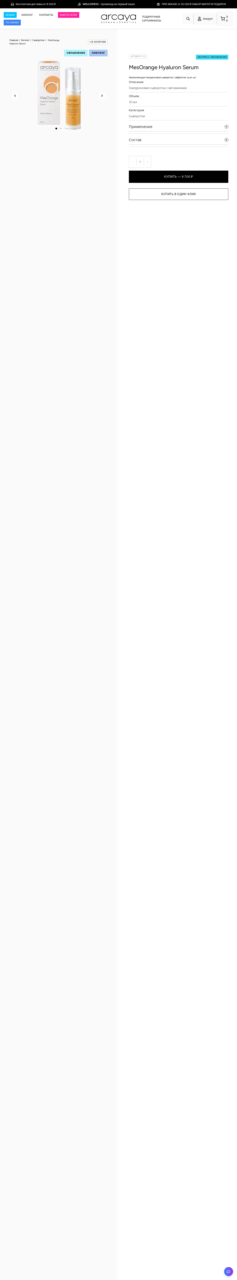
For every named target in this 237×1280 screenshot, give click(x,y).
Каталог (25, 40)
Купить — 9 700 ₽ (178, 176)
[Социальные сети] (228, 1271)
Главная (13, 40)
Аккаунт (208, 18)
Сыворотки (38, 40)
